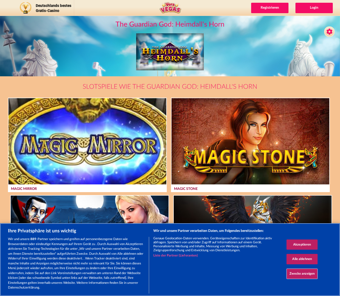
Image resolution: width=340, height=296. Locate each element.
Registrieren (270, 7)
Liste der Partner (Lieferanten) (175, 255)
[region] (170, 259)
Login (314, 7)
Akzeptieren (302, 244)
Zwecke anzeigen (302, 273)
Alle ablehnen (302, 259)
